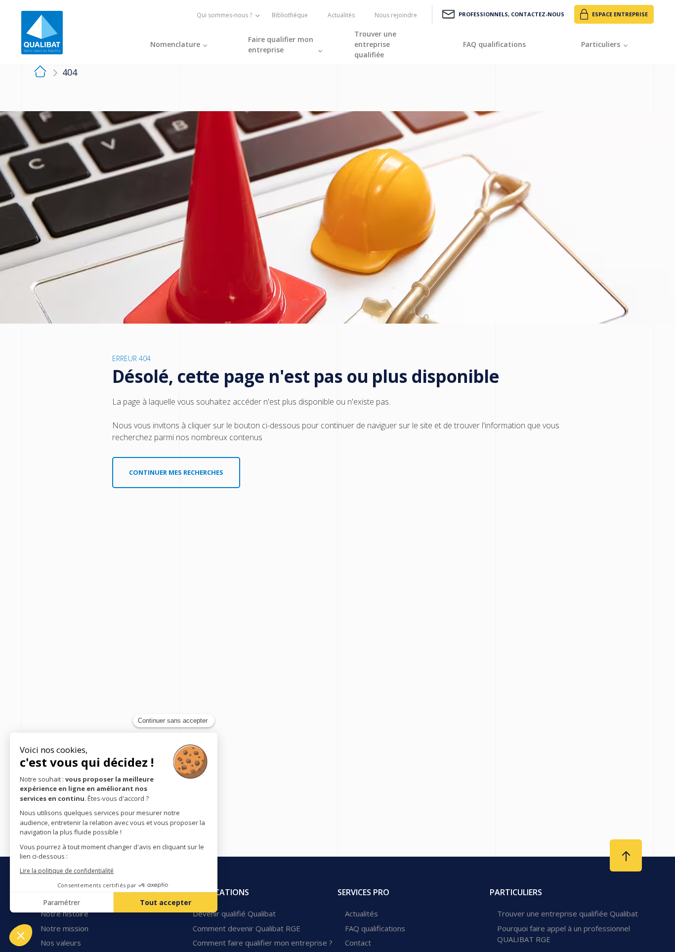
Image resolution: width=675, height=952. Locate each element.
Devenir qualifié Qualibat (234, 913)
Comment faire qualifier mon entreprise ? (263, 943)
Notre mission (64, 928)
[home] (40, 73)
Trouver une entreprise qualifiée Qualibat (567, 913)
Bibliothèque (290, 15)
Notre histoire (64, 913)
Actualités (341, 15)
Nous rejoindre (396, 15)
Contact (358, 943)
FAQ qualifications (375, 928)
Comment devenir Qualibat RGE (246, 928)
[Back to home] (42, 32)
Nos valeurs (61, 943)
